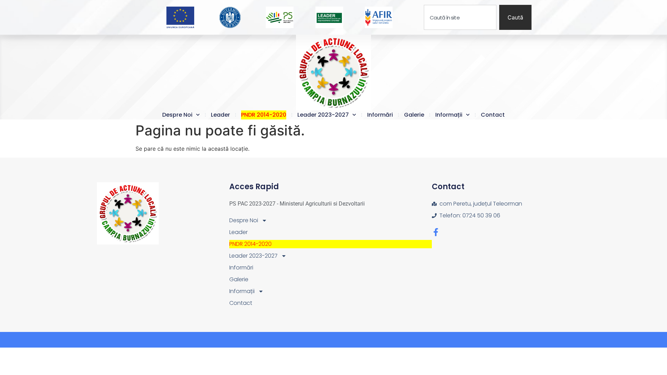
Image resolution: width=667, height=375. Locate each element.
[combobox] (460, 17)
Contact (493, 115)
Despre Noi (177, 115)
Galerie (414, 115)
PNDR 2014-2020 (263, 115)
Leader (220, 115)
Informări (380, 115)
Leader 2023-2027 (323, 115)
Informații (448, 115)
